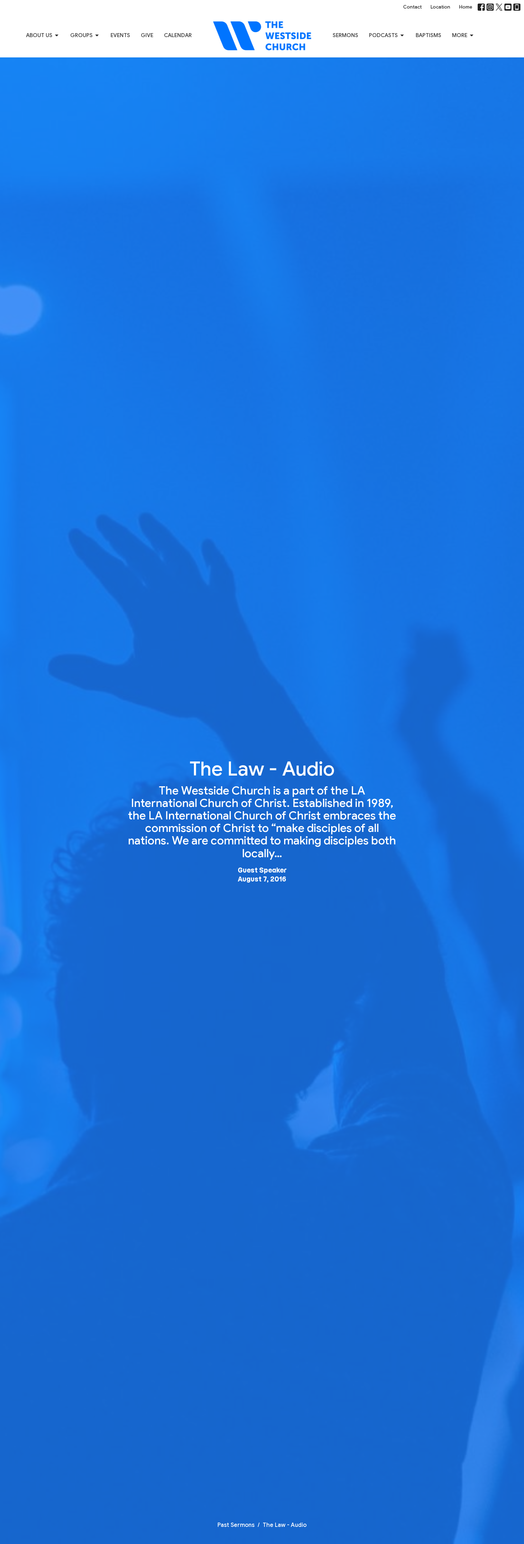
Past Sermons (236, 1525)
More (459, 35)
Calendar (178, 35)
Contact (412, 7)
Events (120, 35)
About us (39, 35)
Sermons (345, 35)
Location (440, 7)
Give (147, 35)
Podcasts (383, 35)
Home (465, 7)
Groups (81, 35)
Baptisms (428, 35)
